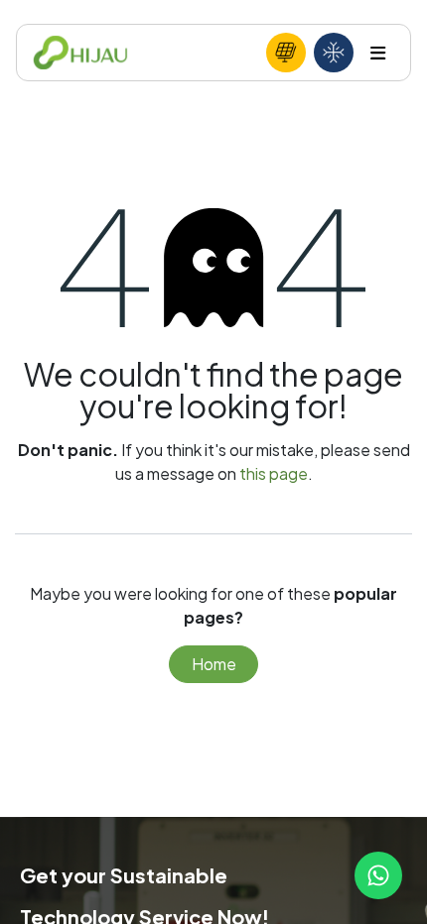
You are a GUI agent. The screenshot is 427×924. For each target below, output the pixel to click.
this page (273, 473)
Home (214, 663)
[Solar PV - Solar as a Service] (286, 52)
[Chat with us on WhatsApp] (378, 875)
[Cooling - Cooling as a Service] (334, 52)
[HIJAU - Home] (80, 53)
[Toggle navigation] (377, 53)
